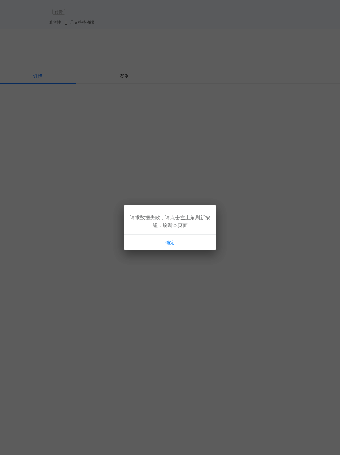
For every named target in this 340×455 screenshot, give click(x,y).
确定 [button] (170, 242)
